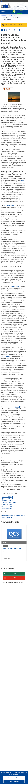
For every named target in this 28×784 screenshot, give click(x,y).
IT (15, 30)
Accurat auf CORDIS (8, 506)
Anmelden (14, 6)
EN (5, 30)
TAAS (17, 407)
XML (15, 573)
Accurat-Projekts (6, 356)
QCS (8, 124)
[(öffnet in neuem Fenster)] (6, 5)
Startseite (3, 15)
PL (18, 30)
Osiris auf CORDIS (7, 500)
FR (12, 30)
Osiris (23, 180)
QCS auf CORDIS (7, 498)
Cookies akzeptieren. (14, 777)
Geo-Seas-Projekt (9, 205)
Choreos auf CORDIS (8, 504)
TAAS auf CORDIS (7, 508)
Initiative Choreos (15, 286)
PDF (15, 578)
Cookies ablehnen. (14, 781)
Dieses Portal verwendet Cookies (10, 772)
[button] (18, 6)
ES (8, 30)
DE (2, 30)
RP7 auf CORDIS (7, 497)
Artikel (11, 15)
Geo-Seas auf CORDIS (8, 502)
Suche (21, 6)
